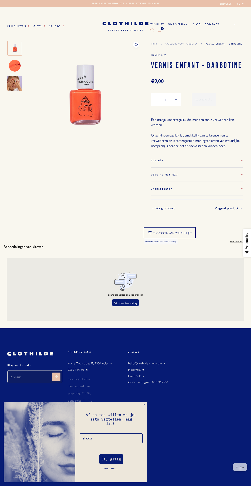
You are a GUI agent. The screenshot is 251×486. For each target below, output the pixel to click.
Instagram (134, 369)
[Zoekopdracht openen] (152, 30)
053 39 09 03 (76, 369)
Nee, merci (111, 468)
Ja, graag (111, 459)
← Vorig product (163, 208)
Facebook (134, 376)
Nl (230, 24)
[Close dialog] (144, 404)
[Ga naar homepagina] (125, 26)
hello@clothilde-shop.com (145, 363)
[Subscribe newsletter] (56, 377)
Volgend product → (229, 208)
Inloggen (226, 3)
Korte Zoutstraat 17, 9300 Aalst (88, 363)
